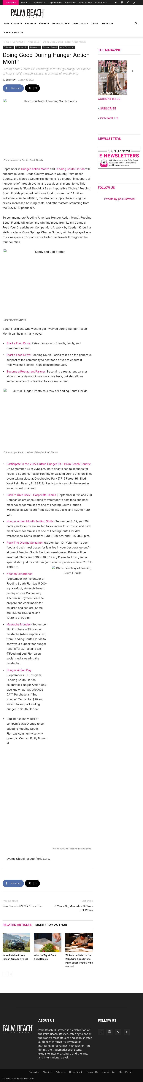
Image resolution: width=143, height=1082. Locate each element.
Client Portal (101, 2)
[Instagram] (122, 2)
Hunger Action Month (35, 169)
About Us (25, 2)
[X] (134, 2)
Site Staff (10, 79)
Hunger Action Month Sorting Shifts (30, 521)
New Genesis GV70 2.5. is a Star (22, 906)
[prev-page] (5, 974)
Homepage (35, 47)
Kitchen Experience (19, 574)
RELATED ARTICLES (17, 925)
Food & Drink (11, 23)
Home (6, 41)
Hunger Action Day (19, 670)
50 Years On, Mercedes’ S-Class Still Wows (73, 908)
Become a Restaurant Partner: (26, 371)
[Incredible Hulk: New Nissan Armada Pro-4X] (16, 942)
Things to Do (59, 23)
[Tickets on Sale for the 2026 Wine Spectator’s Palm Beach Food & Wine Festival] (79, 942)
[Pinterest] (128, 2)
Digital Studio (55, 2)
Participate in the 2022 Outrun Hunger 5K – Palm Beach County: (49, 464)
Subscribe (11, 2)
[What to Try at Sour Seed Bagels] (47, 942)
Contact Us (70, 2)
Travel (95, 23)
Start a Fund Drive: (19, 343)
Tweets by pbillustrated (119, 199)
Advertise (38, 2)
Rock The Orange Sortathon (25, 542)
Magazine (107, 23)
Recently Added (50, 47)
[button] (135, 23)
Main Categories (67, 47)
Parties (29, 23)
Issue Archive (85, 2)
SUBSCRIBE (108, 108)
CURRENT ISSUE (109, 99)
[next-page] (11, 974)
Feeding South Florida (70, 169)
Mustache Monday (19, 624)
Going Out (17, 41)
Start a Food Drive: (19, 355)
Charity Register (13, 32)
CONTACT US (109, 118)
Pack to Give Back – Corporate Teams (31, 495)
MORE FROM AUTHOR (51, 925)
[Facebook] (116, 2)
